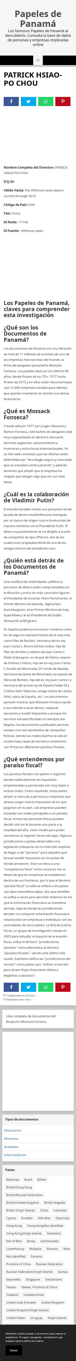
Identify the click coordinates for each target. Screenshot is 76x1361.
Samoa (63, 1272)
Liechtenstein (49, 1241)
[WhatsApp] (45, 101)
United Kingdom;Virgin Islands (27, 1310)
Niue (66, 1249)
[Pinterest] (63, 101)
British (41, 1180)
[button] (38, 60)
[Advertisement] (38, 133)
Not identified (15, 1256)
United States (15, 1318)
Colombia (60, 1210)
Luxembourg (15, 1249)
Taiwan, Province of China (39, 1287)
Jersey (31, 1241)
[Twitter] (28, 101)
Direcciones (12, 1130)
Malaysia (35, 1249)
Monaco (52, 1249)
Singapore (33, 1279)
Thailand (12, 1295)
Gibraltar (44, 1218)
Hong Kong (14, 1226)
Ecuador (27, 1218)
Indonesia (54, 1233)
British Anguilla (54, 1203)
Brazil (28, 1180)
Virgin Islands (57, 1318)
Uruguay (36, 1318)
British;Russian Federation (24, 1195)
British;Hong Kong (19, 1187)
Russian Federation (49, 1264)
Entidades (11, 1147)
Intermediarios (15, 1155)
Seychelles (13, 1279)
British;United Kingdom (22, 1203)
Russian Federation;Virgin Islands (29, 1272)
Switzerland (53, 1279)
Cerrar (14, 1350)
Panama (36, 1256)
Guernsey (62, 1218)
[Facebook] (11, 101)
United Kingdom (52, 1302)
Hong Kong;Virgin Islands (24, 1233)
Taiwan (11, 1287)
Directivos (30, 995)
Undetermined (33, 1295)
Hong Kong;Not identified (45, 1226)
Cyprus (11, 1218)
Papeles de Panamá (38, 19)
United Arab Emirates (21, 1302)
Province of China (18, 1264)
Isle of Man (14, 1241)
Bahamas (12, 1180)
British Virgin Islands (20, 1210)
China (28, 999)
